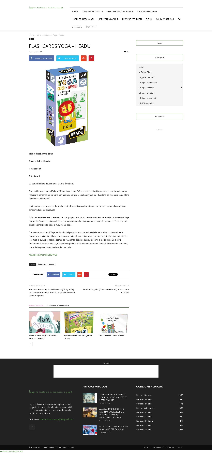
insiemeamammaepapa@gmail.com (56, 419)
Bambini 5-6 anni (144, 399)
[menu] (159, 85)
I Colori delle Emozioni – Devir (111, 335)
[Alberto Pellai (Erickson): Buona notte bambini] (90, 430)
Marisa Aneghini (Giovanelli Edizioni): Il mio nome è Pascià (106, 291)
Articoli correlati (36, 306)
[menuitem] (160, 66)
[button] (179, 19)
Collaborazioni (165, 19)
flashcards (42, 264)
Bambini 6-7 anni (144, 416)
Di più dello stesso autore (58, 306)
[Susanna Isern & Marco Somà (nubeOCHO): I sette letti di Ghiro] (90, 398)
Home (75, 11)
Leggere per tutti (132, 19)
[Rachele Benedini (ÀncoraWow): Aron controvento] (44, 322)
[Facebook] (32, 427)
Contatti (91, 26)
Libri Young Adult (108, 19)
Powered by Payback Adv (11, 451)
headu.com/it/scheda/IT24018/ (43, 255)
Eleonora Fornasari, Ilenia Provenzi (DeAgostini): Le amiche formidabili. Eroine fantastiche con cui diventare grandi (52, 292)
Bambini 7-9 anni (144, 425)
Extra (149, 19)
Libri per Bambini (91, 11)
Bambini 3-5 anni (144, 412)
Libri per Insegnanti (83, 19)
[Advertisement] (159, 149)
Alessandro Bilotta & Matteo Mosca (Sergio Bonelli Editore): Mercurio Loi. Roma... (111, 413)
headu (51, 264)
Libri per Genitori (147, 11)
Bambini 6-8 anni (144, 429)
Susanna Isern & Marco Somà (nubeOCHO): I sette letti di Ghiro (113, 397)
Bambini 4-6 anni (144, 403)
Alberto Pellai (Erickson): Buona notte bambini (113, 428)
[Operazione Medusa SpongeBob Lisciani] (79, 322)
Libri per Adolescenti (119, 11)
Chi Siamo (77, 26)
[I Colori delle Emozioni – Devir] (113, 322)
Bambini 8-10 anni (144, 421)
